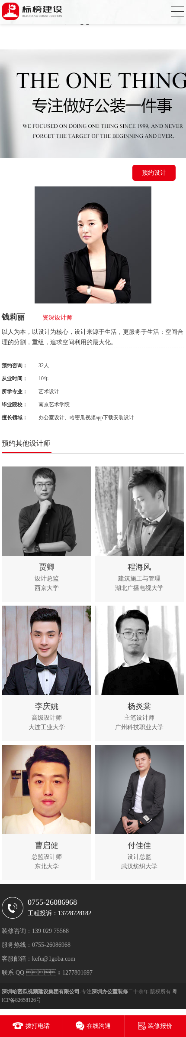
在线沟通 (99, 1026)
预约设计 (154, 173)
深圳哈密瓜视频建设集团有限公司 (41, 991)
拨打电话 (38, 1026)
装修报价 (160, 1026)
